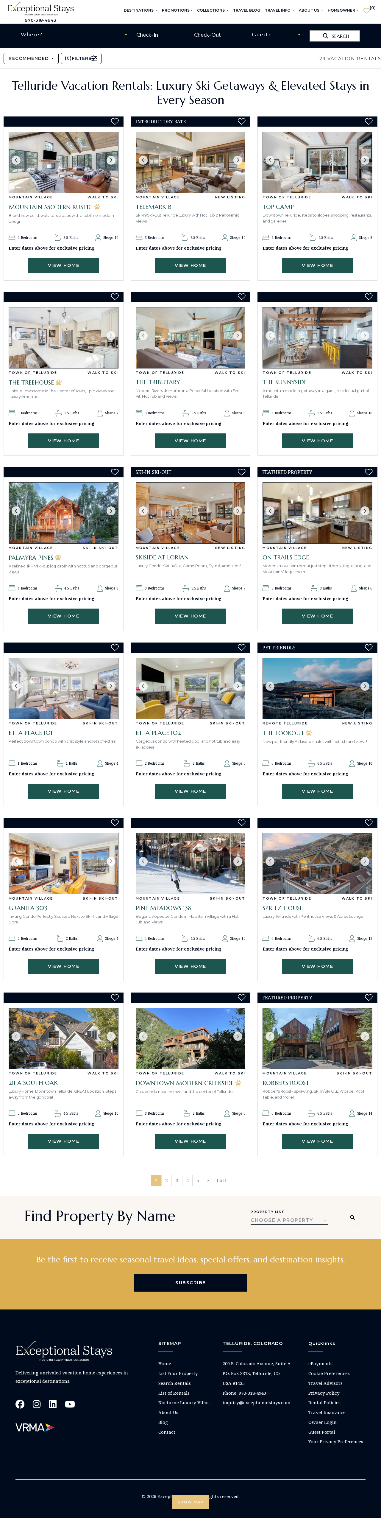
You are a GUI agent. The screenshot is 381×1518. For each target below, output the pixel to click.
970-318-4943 (40, 20)
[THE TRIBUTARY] (191, 337)
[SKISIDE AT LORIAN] (191, 513)
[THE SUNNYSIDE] (317, 337)
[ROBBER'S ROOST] (317, 1038)
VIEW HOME (63, 265)
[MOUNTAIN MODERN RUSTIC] (63, 162)
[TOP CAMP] (317, 162)
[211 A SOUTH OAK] (63, 1038)
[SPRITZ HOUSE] (317, 863)
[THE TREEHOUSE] (63, 337)
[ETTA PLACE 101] (63, 688)
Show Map (191, 1502)
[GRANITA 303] (63, 863)
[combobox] (75, 34)
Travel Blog (246, 10)
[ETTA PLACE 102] (191, 688)
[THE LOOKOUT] (317, 688)
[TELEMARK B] (191, 162)
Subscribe (190, 1282)
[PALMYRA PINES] (63, 513)
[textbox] (75, 34)
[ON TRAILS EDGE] (317, 513)
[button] (16, 160)
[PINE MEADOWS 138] (191, 863)
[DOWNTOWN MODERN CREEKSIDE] (191, 1038)
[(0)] (366, 8)
